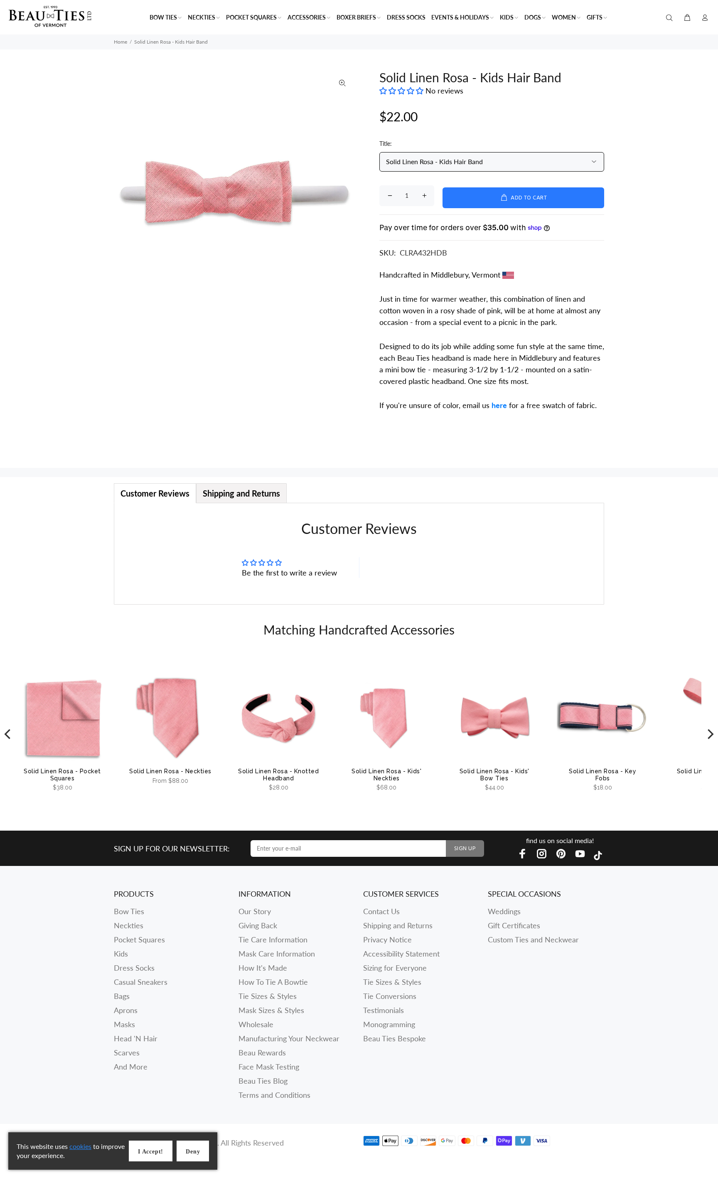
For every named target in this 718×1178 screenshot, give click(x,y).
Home (120, 42)
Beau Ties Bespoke (394, 1038)
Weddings (504, 911)
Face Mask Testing (269, 1066)
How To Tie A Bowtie (273, 981)
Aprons (126, 1010)
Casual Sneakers (140, 981)
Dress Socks (134, 967)
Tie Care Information (273, 939)
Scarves (127, 1052)
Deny (193, 1151)
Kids (121, 953)
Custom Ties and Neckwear (533, 939)
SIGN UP (465, 848)
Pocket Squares (139, 939)
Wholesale (256, 1024)
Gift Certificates (514, 925)
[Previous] (8, 734)
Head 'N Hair (135, 1038)
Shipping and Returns (398, 925)
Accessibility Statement (401, 953)
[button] (402, 90)
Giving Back (258, 925)
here (499, 405)
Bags (122, 996)
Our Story (255, 911)
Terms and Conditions (274, 1094)
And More (131, 1066)
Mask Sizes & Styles (271, 1010)
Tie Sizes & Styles (268, 996)
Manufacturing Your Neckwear (289, 1038)
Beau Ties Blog (263, 1080)
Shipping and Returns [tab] (241, 493)
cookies (80, 1146)
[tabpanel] (359, 554)
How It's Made (263, 967)
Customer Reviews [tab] (154, 493)
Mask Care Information (277, 953)
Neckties (128, 925)
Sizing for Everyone (395, 967)
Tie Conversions (389, 996)
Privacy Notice (387, 939)
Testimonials (383, 1010)
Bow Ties (129, 911)
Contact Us (381, 911)
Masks (124, 1024)
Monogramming (389, 1024)
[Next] (709, 734)
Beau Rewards (262, 1052)
